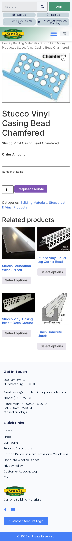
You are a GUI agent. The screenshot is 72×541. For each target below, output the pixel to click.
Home (6, 43)
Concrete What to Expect (21, 460)
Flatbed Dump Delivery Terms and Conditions (36, 454)
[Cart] (64, 33)
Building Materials (25, 43)
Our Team (11, 443)
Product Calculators (18, 448)
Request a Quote (31, 189)
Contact (9, 477)
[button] (54, 34)
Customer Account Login (21, 471)
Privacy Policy (13, 466)
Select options (16, 280)
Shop (7, 437)
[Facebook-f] (5, 509)
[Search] (42, 6)
